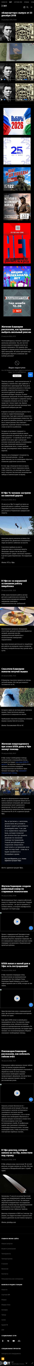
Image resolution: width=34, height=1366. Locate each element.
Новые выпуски (7, 1244)
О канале (4, 1264)
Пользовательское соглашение (12, 1279)
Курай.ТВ (4, 1325)
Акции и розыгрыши (8, 1249)
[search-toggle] (27, 7)
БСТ (10, 2)
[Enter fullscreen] (32, 1363)
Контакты (4, 1274)
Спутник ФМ (18, 2)
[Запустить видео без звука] (31, 928)
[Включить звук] (30, 374)
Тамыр (3, 1315)
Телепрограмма (6, 1259)
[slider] (10, 79)
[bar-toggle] (31, 7)
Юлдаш (26, 2)
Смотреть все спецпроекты (11, 1353)
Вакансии (4, 1269)
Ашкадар (4, 1310)
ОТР (2, 1330)
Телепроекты (6, 1254)
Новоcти (4, 2)
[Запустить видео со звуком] (17, 922)
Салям (3, 1320)
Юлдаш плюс (5, 1305)
